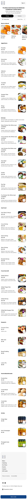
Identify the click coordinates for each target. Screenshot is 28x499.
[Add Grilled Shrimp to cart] (24, 303)
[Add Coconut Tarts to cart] (24, 331)
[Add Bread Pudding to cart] (24, 354)
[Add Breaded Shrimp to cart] (24, 263)
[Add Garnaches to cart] (24, 64)
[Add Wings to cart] (24, 110)
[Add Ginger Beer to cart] (24, 422)
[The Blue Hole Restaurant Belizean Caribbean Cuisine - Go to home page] (3, 3)
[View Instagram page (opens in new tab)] (5, 483)
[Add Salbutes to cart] (19, 32)
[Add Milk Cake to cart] (24, 343)
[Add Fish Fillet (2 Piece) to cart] (24, 217)
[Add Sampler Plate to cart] (24, 99)
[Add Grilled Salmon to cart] (24, 280)
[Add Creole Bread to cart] (24, 394)
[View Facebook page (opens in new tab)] (3, 483)
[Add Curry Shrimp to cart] (24, 228)
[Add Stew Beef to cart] (24, 165)
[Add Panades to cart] (8, 32)
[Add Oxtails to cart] (24, 177)
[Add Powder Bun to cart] (24, 383)
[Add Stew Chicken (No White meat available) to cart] (24, 130)
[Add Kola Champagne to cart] (24, 434)
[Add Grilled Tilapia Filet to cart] (24, 291)
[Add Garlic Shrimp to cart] (24, 240)
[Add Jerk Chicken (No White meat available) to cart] (24, 154)
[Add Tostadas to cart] (24, 87)
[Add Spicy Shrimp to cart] (24, 252)
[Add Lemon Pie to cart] (24, 366)
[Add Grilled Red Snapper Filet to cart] (24, 315)
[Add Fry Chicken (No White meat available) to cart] (24, 200)
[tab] (7, 16)
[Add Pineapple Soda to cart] (24, 445)
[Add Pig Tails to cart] (24, 189)
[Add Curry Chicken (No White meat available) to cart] (24, 142)
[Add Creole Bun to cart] (24, 406)
